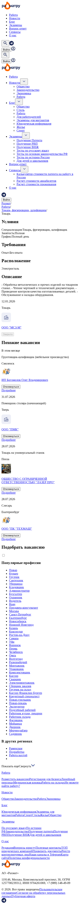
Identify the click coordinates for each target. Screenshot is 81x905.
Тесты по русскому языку (33, 150)
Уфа (11, 641)
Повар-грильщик (20, 699)
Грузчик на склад (20, 689)
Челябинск (16, 652)
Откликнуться (11, 386)
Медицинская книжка (27, 782)
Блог (12, 21)
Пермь (13, 648)
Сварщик (15, 679)
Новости (14, 18)
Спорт (21, 130)
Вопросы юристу (25, 847)
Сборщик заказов (20, 686)
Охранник (15, 597)
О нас (12, 35)
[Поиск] (5, 43)
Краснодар (16, 631)
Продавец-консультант (23, 607)
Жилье (21, 127)
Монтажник (16, 665)
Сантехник (16, 580)
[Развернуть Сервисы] (24, 169)
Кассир (13, 675)
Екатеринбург (18, 617)
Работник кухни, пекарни (25, 713)
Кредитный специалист (24, 696)
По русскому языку (14, 828)
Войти (6, 49)
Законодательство (28, 90)
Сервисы (15, 32)
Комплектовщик (19, 672)
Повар (13, 570)
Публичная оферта (23, 896)
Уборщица (15, 583)
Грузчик (14, 577)
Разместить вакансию (15, 779)
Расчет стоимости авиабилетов (36, 180)
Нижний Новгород (21, 624)
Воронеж (15, 645)
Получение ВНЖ (28, 147)
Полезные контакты (48, 847)
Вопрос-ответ (18, 28)
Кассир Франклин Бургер (25, 693)
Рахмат (6, 203)
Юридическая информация (34, 123)
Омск (12, 655)
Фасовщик (16, 720)
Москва (14, 611)
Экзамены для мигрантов (33, 120)
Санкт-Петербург (20, 614)
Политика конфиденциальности (29, 858)
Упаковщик (16, 669)
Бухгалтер (15, 594)
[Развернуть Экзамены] (26, 135)
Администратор (19, 590)
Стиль (20, 110)
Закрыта (7, 334)
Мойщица (15, 723)
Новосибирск (17, 621)
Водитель (15, 600)
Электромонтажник (21, 682)
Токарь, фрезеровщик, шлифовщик (24, 210)
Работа (13, 14)
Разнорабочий (18, 662)
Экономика (24, 93)
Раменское (15, 748)
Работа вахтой (18, 755)
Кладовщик (16, 587)
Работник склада (20, 716)
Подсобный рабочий (22, 710)
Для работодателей (29, 116)
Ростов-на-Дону (19, 635)
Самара (13, 638)
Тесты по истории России (33, 157)
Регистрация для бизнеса (45, 779)
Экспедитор (16, 706)
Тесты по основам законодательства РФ (42, 154)
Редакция (8, 847)
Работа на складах (53, 782)
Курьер (13, 573)
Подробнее (9, 390)
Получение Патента (29, 140)
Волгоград (16, 658)
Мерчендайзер (18, 730)
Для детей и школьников (32, 160)
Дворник (15, 727)
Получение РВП (27, 143)
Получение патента (40, 831)
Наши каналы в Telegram (45, 854)
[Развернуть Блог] (19, 102)
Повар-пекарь (18, 703)
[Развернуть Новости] (24, 81)
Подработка (16, 751)
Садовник (15, 733)
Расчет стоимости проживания (36, 184)
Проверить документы (47, 851)
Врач (12, 604)
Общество (23, 86)
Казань (13, 628)
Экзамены (15, 25)
